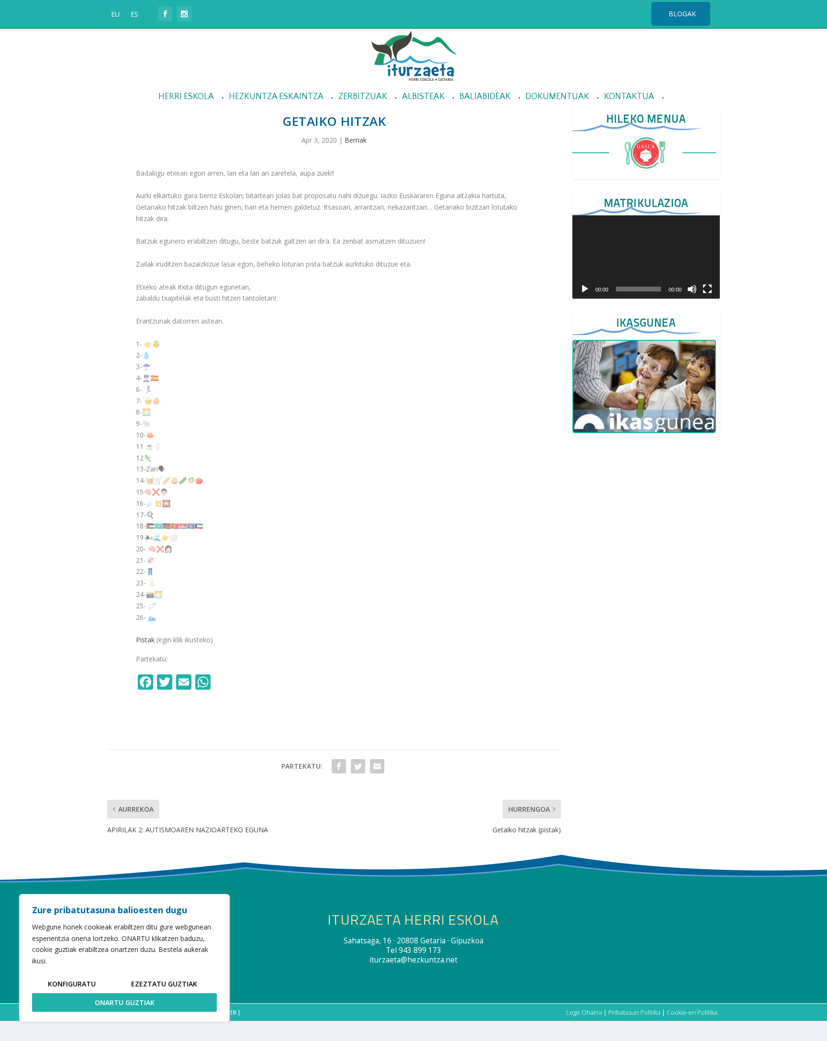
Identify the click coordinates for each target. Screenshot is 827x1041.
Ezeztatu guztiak (164, 983)
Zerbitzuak (362, 97)
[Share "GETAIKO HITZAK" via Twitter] (358, 766)
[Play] (585, 289)
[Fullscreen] (707, 289)
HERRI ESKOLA (186, 97)
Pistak (145, 639)
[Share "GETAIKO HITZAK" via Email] (377, 766)
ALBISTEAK (423, 97)
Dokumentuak (557, 97)
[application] (646, 256)
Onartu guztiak (125, 1002)
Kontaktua (629, 97)
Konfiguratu (72, 983)
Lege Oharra (584, 1012)
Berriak (356, 140)
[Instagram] (223, 683)
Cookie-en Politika (692, 1012)
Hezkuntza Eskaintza (276, 97)
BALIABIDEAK (485, 97)
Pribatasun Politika (634, 1012)
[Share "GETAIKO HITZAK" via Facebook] (338, 766)
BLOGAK (682, 13)
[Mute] (692, 289)
